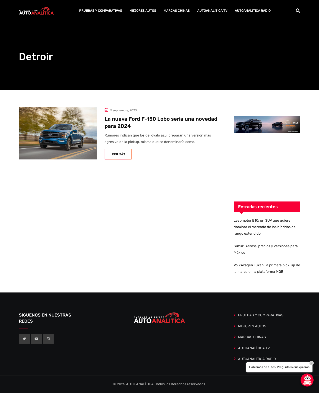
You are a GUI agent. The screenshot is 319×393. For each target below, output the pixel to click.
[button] (307, 380)
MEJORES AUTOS (143, 11)
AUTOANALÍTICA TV (212, 11)
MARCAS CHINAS (177, 11)
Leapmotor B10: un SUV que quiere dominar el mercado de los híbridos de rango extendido (265, 227)
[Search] (298, 10)
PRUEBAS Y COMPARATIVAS (100, 11)
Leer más (117, 154)
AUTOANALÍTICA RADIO (253, 11)
